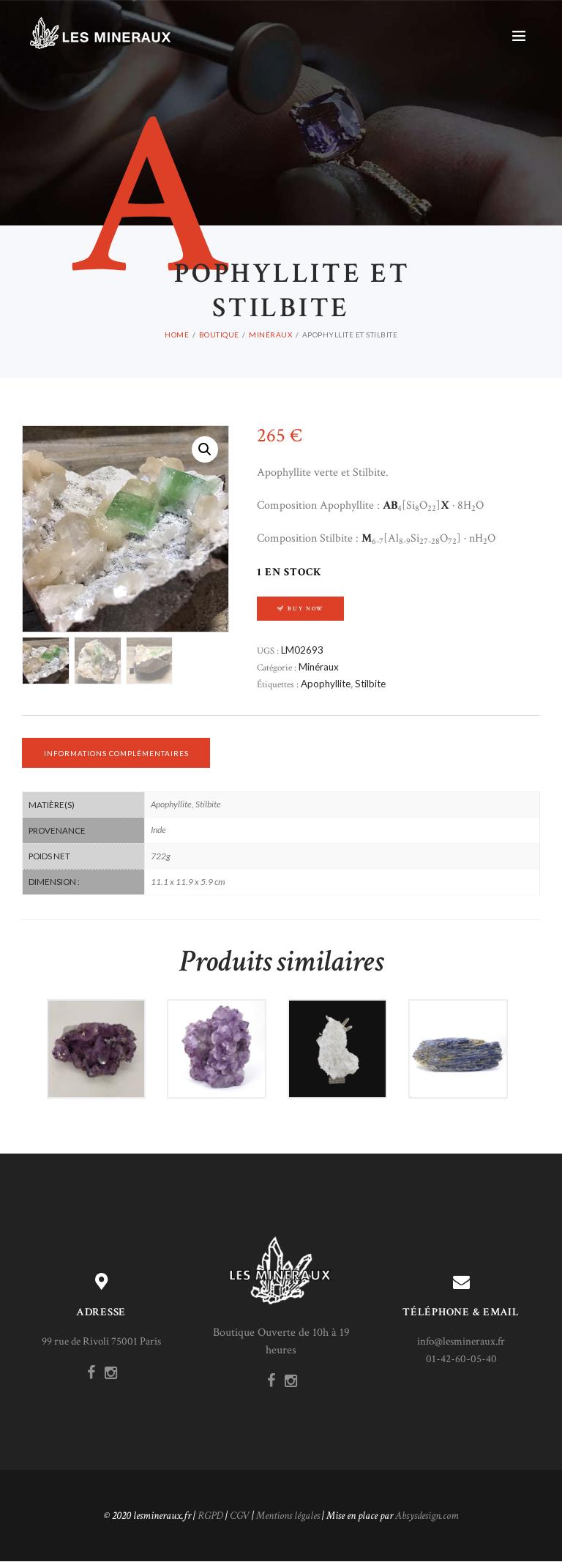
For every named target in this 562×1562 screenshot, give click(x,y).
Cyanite (458, 1034)
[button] (205, 449)
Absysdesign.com (427, 1515)
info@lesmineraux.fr (461, 1341)
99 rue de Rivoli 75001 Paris (101, 1341)
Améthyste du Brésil (96, 1035)
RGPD (210, 1515)
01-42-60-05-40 (461, 1359)
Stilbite (370, 684)
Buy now (305, 609)
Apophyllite (326, 684)
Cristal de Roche (336, 1035)
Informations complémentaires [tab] (116, 753)
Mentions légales (288, 1515)
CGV (240, 1515)
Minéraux (270, 334)
